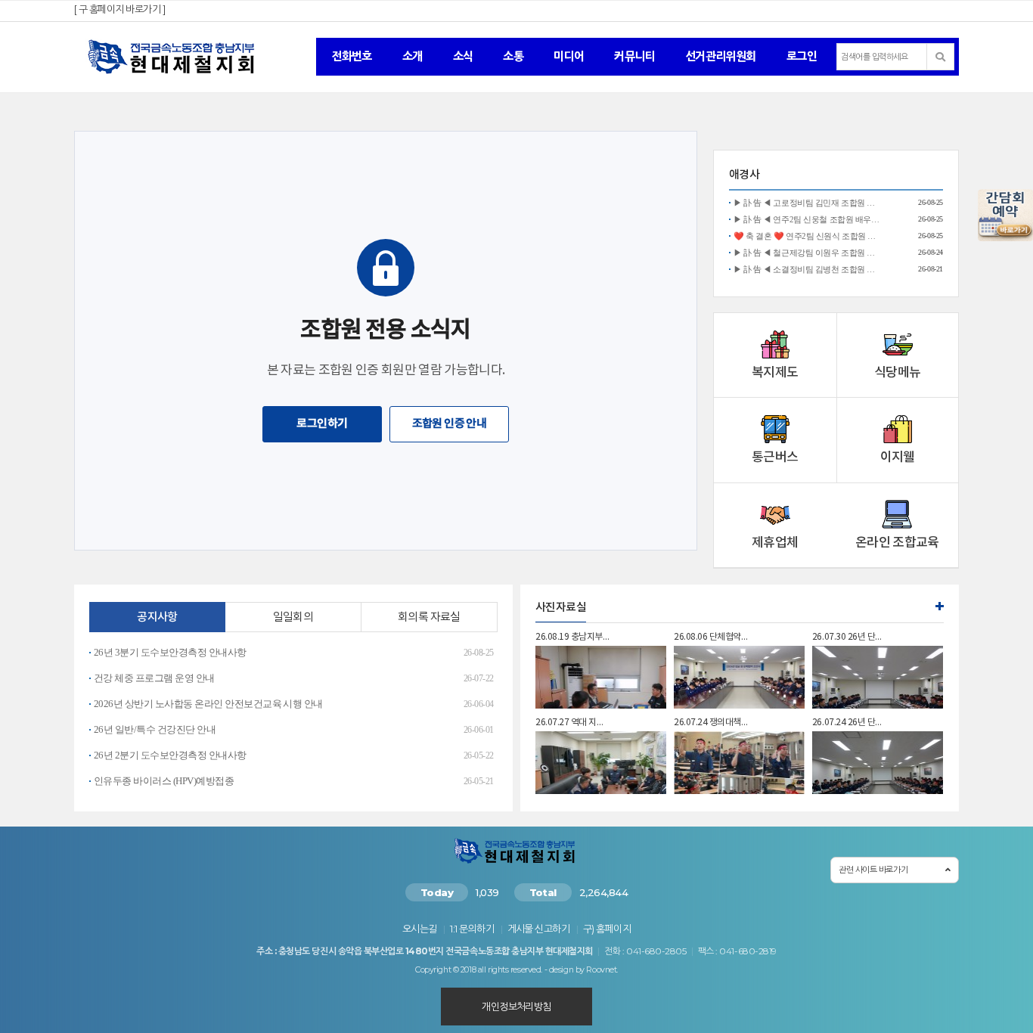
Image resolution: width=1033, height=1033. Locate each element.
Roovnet (601, 970)
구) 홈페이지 (607, 929)
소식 (463, 56)
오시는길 (419, 929)
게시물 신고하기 (538, 929)
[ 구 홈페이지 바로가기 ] (119, 9)
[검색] (940, 56)
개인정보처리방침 (516, 1006)
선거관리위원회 (720, 56)
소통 (513, 56)
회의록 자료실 (429, 617)
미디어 (569, 56)
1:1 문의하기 (472, 929)
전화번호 (351, 56)
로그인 (801, 56)
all (482, 970)
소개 (412, 56)
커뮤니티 (634, 56)
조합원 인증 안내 (449, 423)
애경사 (744, 175)
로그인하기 (321, 423)
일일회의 (293, 617)
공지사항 (157, 617)
